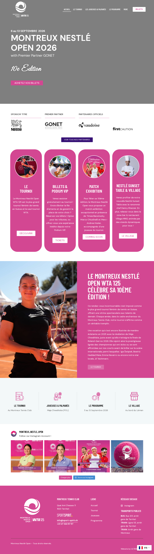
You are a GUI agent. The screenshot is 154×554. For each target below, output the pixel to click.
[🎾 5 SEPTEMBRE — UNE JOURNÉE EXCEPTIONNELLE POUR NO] (94, 456)
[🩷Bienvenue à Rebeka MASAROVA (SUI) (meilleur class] (60, 456)
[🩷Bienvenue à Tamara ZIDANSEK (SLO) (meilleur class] (27, 456)
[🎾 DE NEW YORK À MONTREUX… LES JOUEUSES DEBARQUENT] (127, 456)
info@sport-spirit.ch (67, 520)
